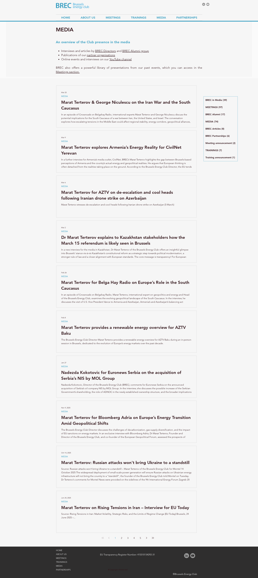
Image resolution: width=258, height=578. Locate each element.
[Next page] (146, 538)
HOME (59, 550)
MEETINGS (61, 558)
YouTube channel (120, 59)
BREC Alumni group (135, 51)
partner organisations (101, 55)
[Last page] (153, 538)
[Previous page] (109, 538)
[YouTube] (207, 4)
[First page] (102, 538)
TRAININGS (61, 562)
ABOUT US (61, 554)
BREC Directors (105, 51)
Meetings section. (68, 72)
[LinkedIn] (203, 4)
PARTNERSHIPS (63, 569)
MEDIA (64, 96)
